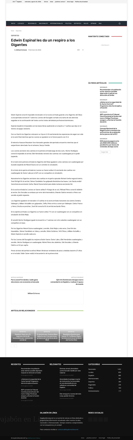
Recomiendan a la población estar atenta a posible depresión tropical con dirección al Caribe (110, 92)
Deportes (18, 31)
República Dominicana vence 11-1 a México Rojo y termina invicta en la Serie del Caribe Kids (71, 337)
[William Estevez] (12, 50)
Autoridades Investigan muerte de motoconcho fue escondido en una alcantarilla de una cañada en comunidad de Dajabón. (70, 383)
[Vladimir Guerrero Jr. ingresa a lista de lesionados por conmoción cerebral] (23, 328)
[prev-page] (12, 346)
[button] (119, 23)
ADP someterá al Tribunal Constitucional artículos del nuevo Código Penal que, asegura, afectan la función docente (110, 118)
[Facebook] (111, 1)
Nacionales (103, 87)
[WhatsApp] (106, 419)
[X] (116, 1)
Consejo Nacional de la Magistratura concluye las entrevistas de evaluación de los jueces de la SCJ (110, 131)
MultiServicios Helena (34, 438)
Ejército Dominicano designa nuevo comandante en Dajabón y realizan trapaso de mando (66, 282)
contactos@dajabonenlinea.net (67, 429)
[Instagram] (113, 1)
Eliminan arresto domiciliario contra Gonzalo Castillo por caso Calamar (70, 370)
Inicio (12, 31)
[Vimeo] (118, 1)
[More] (63, 57)
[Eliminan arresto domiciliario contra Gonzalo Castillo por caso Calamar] (55, 371)
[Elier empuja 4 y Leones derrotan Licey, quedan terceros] (55, 396)
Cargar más (104, 152)
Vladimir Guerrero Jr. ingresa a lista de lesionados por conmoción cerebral (23, 337)
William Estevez (21, 50)
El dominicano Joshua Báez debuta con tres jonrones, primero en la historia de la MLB (47, 337)
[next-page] (15, 346)
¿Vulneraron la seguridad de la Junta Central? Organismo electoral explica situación (111, 105)
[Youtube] (120, 1)
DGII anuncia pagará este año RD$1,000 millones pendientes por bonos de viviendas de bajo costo (109, 144)
